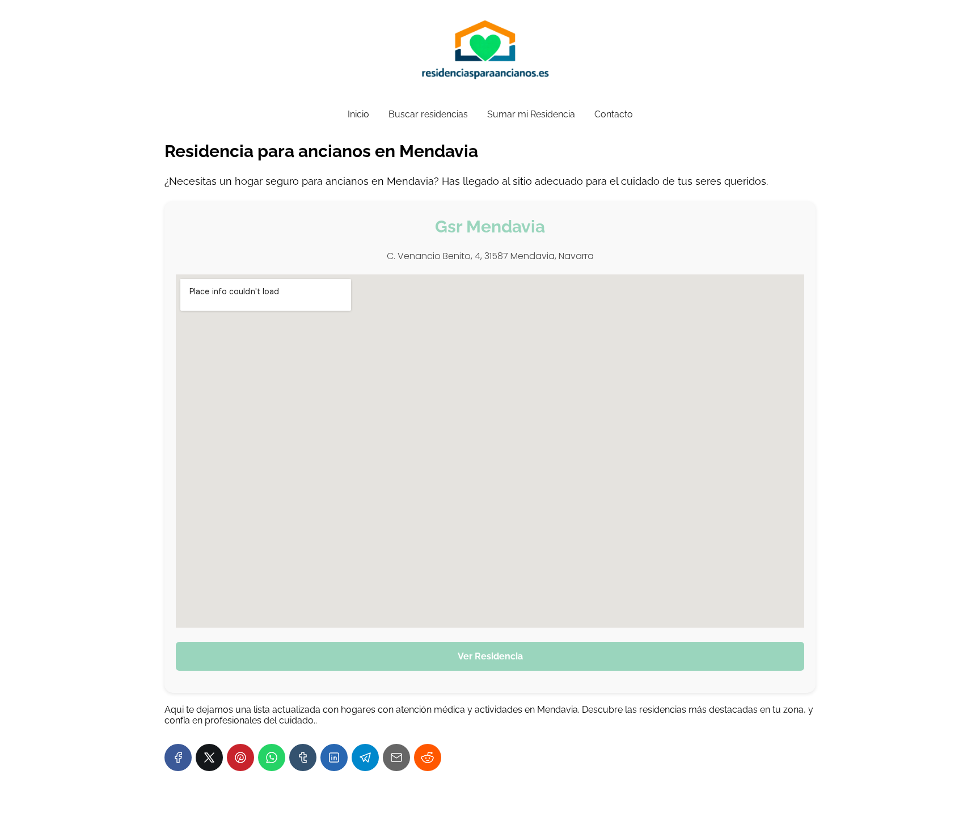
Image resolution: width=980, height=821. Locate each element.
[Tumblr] (302, 757)
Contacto (613, 114)
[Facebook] (178, 757)
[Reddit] (427, 757)
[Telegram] (365, 757)
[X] (209, 757)
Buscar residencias (428, 114)
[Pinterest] (240, 757)
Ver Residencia (490, 656)
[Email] (396, 757)
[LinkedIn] (334, 757)
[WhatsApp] (271, 757)
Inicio (358, 114)
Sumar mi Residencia (531, 114)
